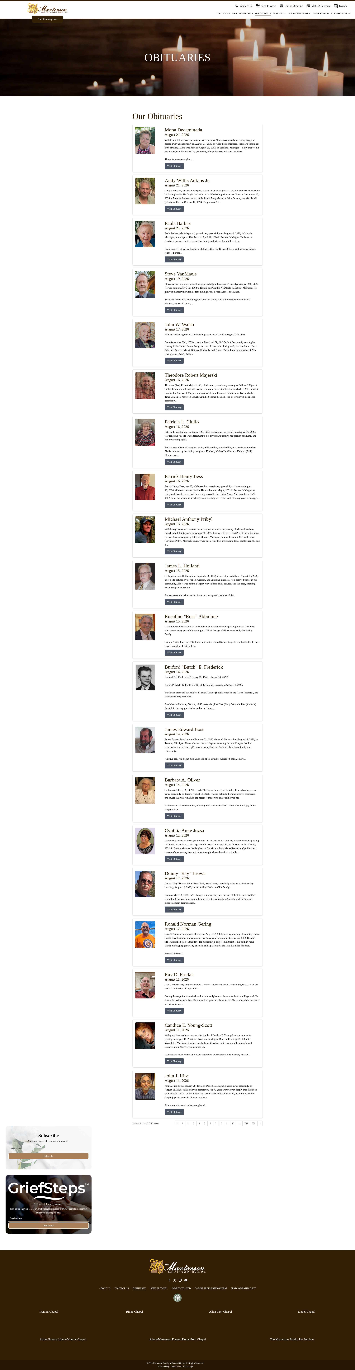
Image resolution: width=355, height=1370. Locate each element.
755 (246, 1123)
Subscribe (49, 1156)
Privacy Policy (163, 1366)
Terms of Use (176, 1366)
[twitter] (175, 1280)
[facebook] (169, 1280)
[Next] (260, 1123)
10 (233, 1123)
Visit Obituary (174, 166)
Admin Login (188, 1366)
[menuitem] (223, 13)
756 (253, 1123)
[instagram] (180, 1280)
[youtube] (186, 1280)
